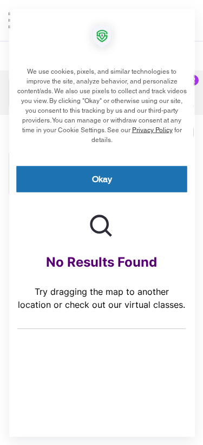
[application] (101, 222)
